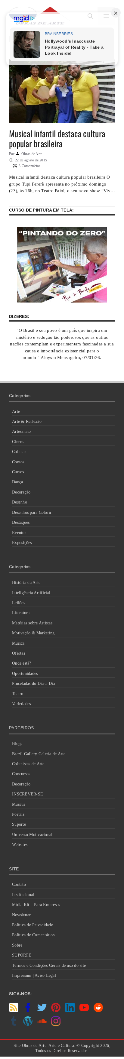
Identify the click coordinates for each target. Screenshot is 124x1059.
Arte (16, 411)
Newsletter (21, 915)
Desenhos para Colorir (31, 512)
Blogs (17, 743)
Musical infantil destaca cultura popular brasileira (57, 138)
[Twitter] (42, 1010)
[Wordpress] (28, 1024)
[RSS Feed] (13, 1010)
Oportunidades (25, 673)
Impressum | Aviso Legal (34, 975)
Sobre (17, 945)
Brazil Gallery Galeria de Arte (39, 754)
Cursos (18, 472)
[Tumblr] (13, 1024)
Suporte (19, 824)
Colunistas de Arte (28, 764)
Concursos (21, 774)
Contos (18, 462)
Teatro (17, 693)
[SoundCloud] (42, 1024)
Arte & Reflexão (27, 421)
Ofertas (18, 653)
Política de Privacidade (32, 925)
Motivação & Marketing (33, 633)
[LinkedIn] (70, 1010)
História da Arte (26, 582)
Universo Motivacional (32, 834)
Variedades (21, 703)
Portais (18, 814)
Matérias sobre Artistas (32, 623)
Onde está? (21, 663)
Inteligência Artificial (31, 593)
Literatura (21, 612)
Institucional (23, 894)
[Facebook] (28, 1010)
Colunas (19, 451)
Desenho (19, 502)
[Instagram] (55, 1024)
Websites (19, 844)
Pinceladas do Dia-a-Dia (33, 683)
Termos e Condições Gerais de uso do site (49, 965)
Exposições (22, 542)
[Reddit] (98, 1010)
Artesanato (21, 431)
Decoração (21, 492)
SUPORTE (21, 955)
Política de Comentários (33, 935)
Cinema (19, 441)
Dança (17, 482)
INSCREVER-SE (27, 794)
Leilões (18, 603)
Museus (18, 804)
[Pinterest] (55, 1010)
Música (18, 643)
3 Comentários (29, 166)
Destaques (20, 522)
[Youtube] (84, 1010)
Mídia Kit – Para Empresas (36, 904)
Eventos (19, 532)
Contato (19, 884)
